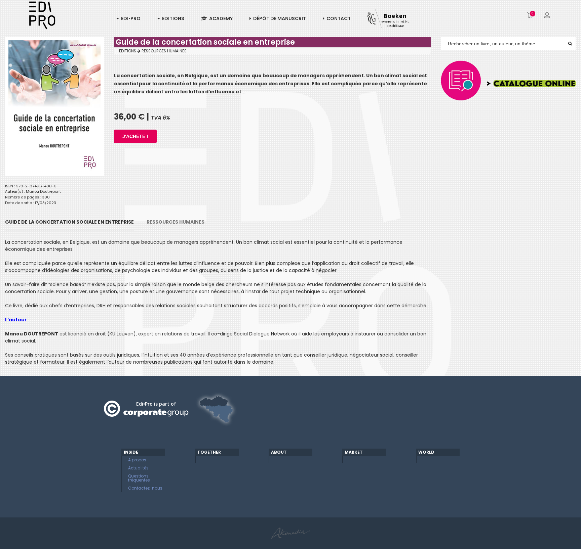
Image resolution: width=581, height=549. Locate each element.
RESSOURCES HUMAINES (164, 51)
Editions (172, 18)
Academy (220, 18)
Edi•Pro (130, 18)
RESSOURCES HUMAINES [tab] (175, 222)
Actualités (138, 468)
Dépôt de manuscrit (278, 18)
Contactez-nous (145, 488)
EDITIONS (128, 51)
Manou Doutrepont (43, 191)
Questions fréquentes (139, 478)
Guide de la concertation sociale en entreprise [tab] (69, 222)
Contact (337, 18)
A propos (137, 460)
